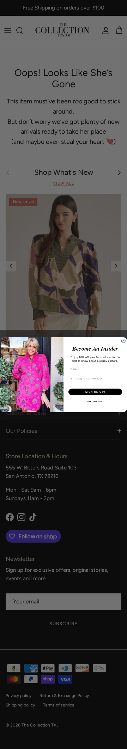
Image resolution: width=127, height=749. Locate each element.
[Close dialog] (123, 341)
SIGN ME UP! (95, 391)
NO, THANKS (95, 402)
